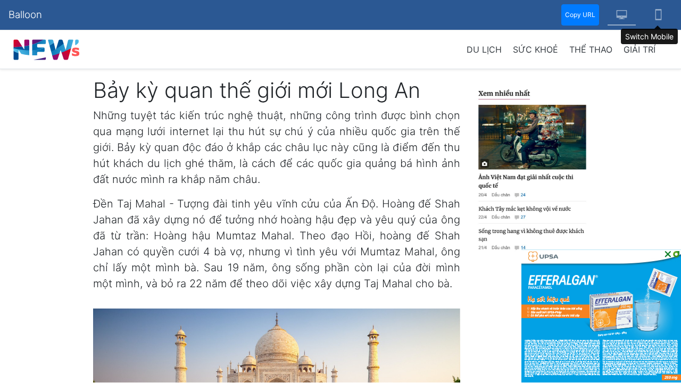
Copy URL (580, 15)
